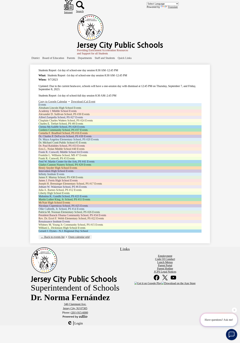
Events (42, 104)
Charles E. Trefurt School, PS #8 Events (60, 123)
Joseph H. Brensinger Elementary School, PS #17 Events (70, 183)
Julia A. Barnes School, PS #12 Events (60, 189)
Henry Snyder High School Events (57, 167)
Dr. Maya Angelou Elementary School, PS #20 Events (68, 139)
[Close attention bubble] (234, 310)
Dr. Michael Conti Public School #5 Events (62, 142)
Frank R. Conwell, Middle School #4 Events (63, 152)
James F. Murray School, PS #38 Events (60, 177)
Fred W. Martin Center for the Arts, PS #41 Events (66, 161)
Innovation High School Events (55, 170)
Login (78, 323)
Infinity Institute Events (51, 174)
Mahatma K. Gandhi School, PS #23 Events (62, 196)
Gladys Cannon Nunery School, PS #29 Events (64, 164)
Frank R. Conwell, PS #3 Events (56, 158)
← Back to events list (52, 236)
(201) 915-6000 (79, 312)
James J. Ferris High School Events (58, 180)
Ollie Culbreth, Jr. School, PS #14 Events (61, 208)
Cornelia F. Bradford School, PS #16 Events (63, 133)
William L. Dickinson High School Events (61, 227)
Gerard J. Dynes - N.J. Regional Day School (63, 230)
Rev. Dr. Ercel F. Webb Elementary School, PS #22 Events (71, 218)
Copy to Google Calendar (52, 101)
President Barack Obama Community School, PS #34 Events (72, 215)
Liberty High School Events (54, 193)
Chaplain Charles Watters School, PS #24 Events (65, 120)
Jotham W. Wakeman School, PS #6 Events (62, 186)
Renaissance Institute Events (54, 221)
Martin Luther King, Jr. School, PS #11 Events (64, 199)
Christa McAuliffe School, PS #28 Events (61, 126)
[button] (35, 58)
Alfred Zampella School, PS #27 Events (60, 117)
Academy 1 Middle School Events (57, 110)
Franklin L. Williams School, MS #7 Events (62, 155)
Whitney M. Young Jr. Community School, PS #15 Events (70, 224)
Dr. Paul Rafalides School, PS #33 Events (61, 145)
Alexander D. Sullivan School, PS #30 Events (64, 114)
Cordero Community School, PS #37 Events (63, 129)
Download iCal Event (83, 101)
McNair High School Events (54, 202)
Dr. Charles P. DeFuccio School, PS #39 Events (65, 136)
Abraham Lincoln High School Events (59, 107)
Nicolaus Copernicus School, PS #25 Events (63, 205)
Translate (173, 6)
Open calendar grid (79, 236)
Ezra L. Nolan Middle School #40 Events (61, 148)
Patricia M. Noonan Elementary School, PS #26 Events (69, 212)
